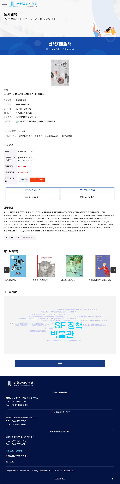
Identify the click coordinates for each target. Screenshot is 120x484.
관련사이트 (60, 479)
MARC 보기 (89, 197)
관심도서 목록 (89, 190)
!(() (53, 323)
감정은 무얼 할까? (40, 280)
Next (113, 270)
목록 (60, 363)
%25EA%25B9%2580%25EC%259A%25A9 (32, 324)
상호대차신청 (37, 180)
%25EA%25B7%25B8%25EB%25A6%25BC (58, 311)
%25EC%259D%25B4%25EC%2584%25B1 (91, 320)
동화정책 (38, 136)
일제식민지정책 (25, 136)
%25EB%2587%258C (38, 331)
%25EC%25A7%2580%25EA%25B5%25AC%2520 (77, 309)
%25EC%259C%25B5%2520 (30, 318)
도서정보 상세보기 (20, 237)
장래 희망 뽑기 (49, 328)
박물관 (62, 335)
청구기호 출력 (34, 197)
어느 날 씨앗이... (68, 280)
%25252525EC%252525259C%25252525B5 (47, 316)
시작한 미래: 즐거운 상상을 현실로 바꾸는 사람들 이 (59, 318)
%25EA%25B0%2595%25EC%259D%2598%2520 (51, 314)
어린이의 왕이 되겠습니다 (100, 280)
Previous (7, 270)
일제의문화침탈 (51, 136)
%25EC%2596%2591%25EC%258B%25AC (86, 316)
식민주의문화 (66, 136)
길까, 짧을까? (10, 280)
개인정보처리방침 (14, 451)
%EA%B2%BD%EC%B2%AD (94, 325)
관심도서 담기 (34, 190)
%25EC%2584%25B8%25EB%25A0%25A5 (26, 323)
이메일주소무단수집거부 (17, 456)
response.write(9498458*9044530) (56, 320)
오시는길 (10, 462)
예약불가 (24, 180)
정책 (75, 326)
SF (60, 325)
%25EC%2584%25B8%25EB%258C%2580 (64, 340)
